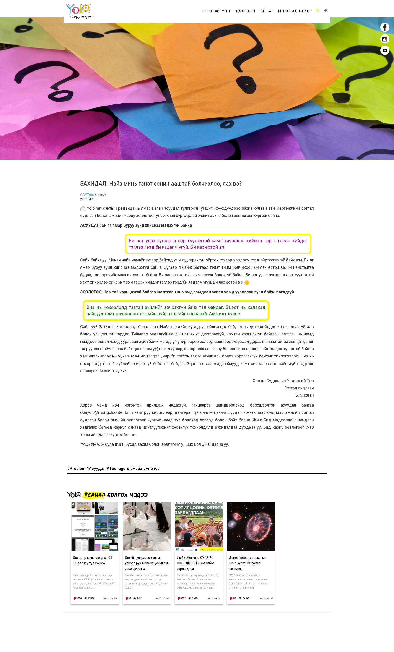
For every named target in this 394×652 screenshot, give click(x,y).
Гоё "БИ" (266, 11)
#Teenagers (118, 468)
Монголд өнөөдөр (294, 11)
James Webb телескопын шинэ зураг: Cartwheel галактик (247, 563)
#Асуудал (96, 468)
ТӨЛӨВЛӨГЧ (245, 11)
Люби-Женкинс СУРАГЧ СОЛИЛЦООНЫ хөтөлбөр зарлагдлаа (196, 563)
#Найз (136, 468)
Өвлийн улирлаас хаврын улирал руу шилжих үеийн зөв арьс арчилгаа (147, 563)
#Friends (151, 468)
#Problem (76, 468)
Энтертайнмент (217, 11)
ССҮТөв (86, 195)
